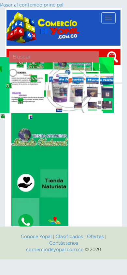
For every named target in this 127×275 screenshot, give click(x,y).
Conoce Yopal (36, 236)
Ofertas (95, 236)
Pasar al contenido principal (32, 5)
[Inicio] (44, 28)
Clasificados (70, 236)
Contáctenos (63, 243)
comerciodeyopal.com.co (55, 250)
